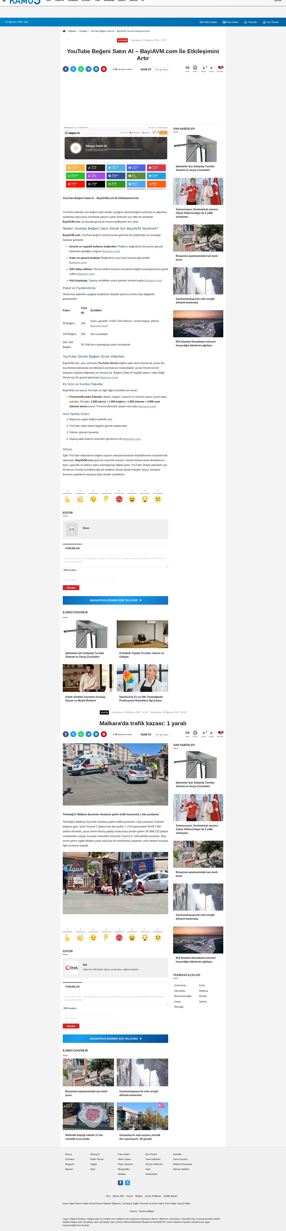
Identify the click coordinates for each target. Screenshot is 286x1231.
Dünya (68, 1154)
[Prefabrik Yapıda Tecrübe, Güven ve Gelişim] (142, 634)
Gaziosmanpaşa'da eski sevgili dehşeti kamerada (138, 1093)
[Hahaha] (132, 494)
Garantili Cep (188, 1219)
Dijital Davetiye (77, 1219)
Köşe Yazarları (125, 1164)
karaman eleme (149, 1219)
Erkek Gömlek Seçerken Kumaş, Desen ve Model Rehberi (85, 699)
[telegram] (89, 69)
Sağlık (93, 1164)
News (86, 528)
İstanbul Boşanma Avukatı (147, 1222)
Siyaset (69, 1169)
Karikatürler (151, 1174)
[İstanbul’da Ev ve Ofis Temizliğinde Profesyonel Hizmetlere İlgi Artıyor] (142, 678)
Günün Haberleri (154, 1164)
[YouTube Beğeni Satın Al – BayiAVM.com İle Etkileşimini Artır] (115, 158)
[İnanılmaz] (145, 494)
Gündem (83, 31)
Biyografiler (124, 1169)
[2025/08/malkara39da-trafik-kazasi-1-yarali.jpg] (115, 883)
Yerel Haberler (153, 1159)
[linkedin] (96, 69)
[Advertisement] (143, 98)
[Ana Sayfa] (64, 31)
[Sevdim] (93, 494)
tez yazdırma (132, 1219)
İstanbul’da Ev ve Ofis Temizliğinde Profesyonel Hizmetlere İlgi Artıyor (141, 699)
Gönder (71, 587)
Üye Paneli (272, 22)
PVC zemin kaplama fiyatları (176, 1222)
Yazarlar (252, 22)
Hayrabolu (179, 990)
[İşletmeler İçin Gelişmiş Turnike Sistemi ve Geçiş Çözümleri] (88, 634)
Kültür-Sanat (96, 1159)
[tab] (72, 548)
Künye (129, 1196)
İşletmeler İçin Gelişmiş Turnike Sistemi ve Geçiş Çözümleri (84, 655)
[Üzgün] (158, 494)
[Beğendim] (67, 494)
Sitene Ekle (118, 1196)
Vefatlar (122, 1174)
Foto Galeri (232, 22)
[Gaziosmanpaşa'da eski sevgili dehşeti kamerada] (142, 1072)
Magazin (69, 1164)
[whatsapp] (81, 69)
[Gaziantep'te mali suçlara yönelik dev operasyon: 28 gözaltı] (142, 1116)
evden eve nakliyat (114, 1219)
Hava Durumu (180, 1159)
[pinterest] (104, 69)
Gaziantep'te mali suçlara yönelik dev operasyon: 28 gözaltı (139, 1137)
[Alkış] (80, 494)
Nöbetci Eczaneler (182, 1164)
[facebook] (66, 69)
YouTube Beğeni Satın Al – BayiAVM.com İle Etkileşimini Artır (120, 31)
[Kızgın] (119, 494)
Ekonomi (94, 1154)
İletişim (139, 1196)
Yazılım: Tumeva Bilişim (142, 1211)
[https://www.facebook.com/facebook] (120, 1182)
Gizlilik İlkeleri (170, 1196)
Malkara (203, 990)
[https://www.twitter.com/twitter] (127, 1182)
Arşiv (148, 1169)
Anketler (177, 1154)
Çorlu (202, 985)
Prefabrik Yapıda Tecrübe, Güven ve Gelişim (141, 655)
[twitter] (73, 69)
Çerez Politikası (153, 1196)
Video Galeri (210, 22)
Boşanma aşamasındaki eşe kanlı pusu (86, 1093)
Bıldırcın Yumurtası (170, 1219)
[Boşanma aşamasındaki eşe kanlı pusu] (88, 1072)
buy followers (126, 1222)
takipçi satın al (94, 1219)
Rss (108, 1196)
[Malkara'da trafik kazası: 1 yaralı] (115, 774)
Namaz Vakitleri (181, 1169)
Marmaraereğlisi (183, 996)
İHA (85, 964)
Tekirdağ (178, 1006)
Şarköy (203, 1001)
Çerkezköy (180, 985)
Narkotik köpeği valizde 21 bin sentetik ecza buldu (84, 1137)
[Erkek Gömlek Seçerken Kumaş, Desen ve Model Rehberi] (88, 678)
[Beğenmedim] (106, 494)
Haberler (72, 31)
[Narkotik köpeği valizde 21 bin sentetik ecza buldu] (88, 1116)
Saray (177, 1001)
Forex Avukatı (82, 1225)
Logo (65, 1219)
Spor (92, 1169)
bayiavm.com (111, 251)
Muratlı (203, 996)
